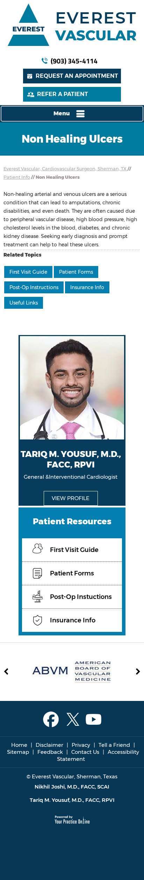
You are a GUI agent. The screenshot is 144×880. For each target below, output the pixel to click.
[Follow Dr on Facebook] (51, 719)
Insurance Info (87, 287)
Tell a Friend (114, 745)
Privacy (81, 745)
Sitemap (18, 752)
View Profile (70, 498)
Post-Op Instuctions (81, 597)
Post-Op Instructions (33, 287)
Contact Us (85, 752)
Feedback (50, 752)
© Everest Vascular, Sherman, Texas (72, 776)
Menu (61, 113)
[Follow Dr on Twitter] (72, 719)
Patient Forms (76, 272)
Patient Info (16, 177)
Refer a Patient (62, 94)
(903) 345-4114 (74, 60)
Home (19, 745)
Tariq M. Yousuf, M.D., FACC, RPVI (72, 800)
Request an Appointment (77, 76)
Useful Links (23, 303)
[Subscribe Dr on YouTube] (93, 719)
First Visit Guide (28, 272)
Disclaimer (49, 745)
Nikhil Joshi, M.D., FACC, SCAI (72, 786)
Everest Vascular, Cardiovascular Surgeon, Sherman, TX (65, 168)
